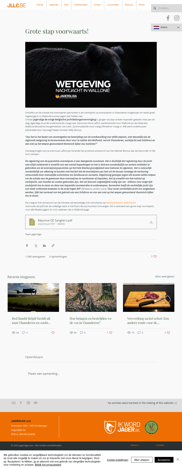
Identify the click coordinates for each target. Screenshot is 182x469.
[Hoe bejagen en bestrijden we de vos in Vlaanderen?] (91, 297)
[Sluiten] (178, 459)
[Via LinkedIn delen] (44, 245)
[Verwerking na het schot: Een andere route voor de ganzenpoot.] (148, 297)
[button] (66, 4)
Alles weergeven (165, 276)
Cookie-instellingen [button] (117, 460)
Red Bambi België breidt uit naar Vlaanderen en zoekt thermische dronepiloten (31, 320)
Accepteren (164, 460)
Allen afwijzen (141, 460)
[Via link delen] (53, 245)
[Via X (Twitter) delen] (35, 245)
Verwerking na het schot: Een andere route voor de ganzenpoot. (148, 320)
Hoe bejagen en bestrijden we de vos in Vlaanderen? (91, 320)
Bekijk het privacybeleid (48, 464)
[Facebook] (168, 18)
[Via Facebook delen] (27, 245)
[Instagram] (176, 18)
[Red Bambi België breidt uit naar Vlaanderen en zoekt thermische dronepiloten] (33, 297)
